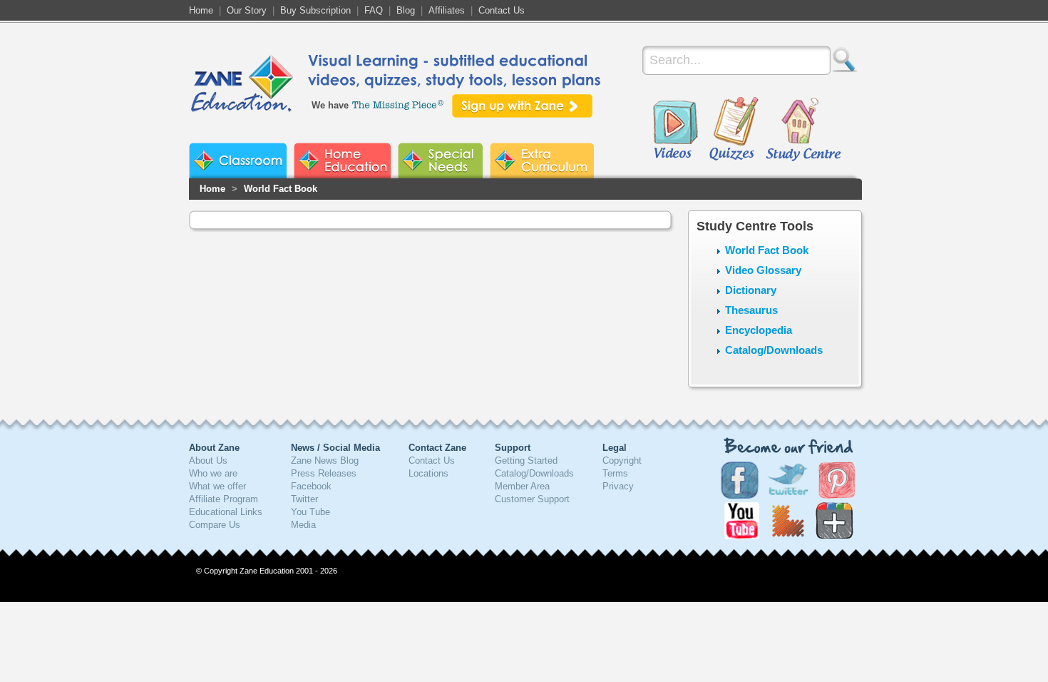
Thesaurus (751, 310)
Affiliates (446, 10)
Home (201, 10)
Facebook (311, 486)
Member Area (522, 486)
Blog (405, 10)
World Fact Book (280, 188)
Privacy (618, 486)
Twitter (304, 499)
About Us (208, 460)
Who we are (213, 473)
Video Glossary (763, 270)
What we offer (217, 486)
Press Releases (323, 473)
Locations (428, 473)
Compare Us (214, 524)
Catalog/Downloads (774, 350)
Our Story (247, 10)
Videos (675, 130)
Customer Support (532, 499)
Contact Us (501, 10)
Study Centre (803, 130)
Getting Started (526, 460)
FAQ (373, 10)
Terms (615, 473)
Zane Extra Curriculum (542, 160)
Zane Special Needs (440, 160)
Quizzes (734, 130)
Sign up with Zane (522, 106)
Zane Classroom (238, 160)
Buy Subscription (315, 10)
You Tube (310, 512)
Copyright (622, 460)
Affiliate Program (223, 499)
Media (303, 524)
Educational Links (225, 512)
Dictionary (750, 290)
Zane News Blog (325, 460)
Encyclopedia (758, 330)
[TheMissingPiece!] (398, 103)
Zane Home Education (342, 160)
